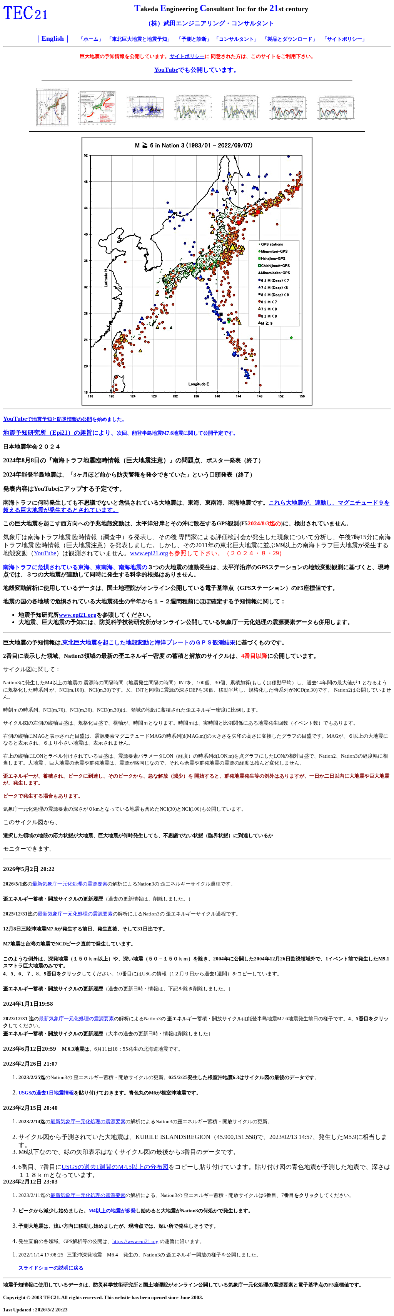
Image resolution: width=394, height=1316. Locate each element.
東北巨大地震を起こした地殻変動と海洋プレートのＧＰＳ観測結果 (148, 642)
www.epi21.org (149, 553)
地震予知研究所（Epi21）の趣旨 (47, 432)
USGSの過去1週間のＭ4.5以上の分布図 (115, 1167)
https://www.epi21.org (135, 1241)
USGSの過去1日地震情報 (46, 1093)
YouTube (166, 69)
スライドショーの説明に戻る (50, 1268)
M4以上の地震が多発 (112, 1210)
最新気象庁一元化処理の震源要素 (69, 884)
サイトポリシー (187, 56)
